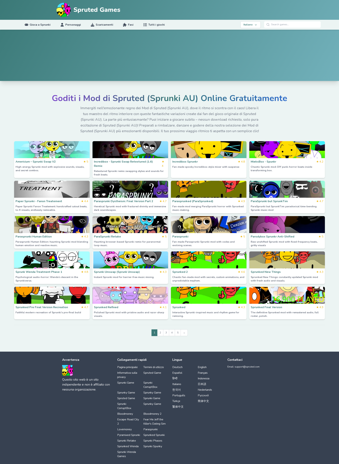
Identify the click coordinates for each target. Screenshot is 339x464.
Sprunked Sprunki (154, 435)
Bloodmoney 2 (152, 414)
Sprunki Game (125, 383)
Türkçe (176, 401)
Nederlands (205, 390)
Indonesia (203, 378)
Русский (203, 395)
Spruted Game (152, 373)
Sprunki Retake (126, 441)
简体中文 (203, 401)
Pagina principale (127, 367)
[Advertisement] (169, 56)
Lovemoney (124, 429)
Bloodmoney (125, 414)
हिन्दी (174, 378)
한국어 (176, 390)
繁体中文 (178, 407)
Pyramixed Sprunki (128, 435)
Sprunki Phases (152, 441)
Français (203, 373)
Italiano (176, 384)
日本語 (202, 384)
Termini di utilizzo (153, 367)
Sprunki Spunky (152, 446)
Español (177, 373)
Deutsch (177, 367)
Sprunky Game (126, 393)
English (202, 367)
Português (178, 395)
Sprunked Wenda (128, 446)
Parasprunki (150, 429)
